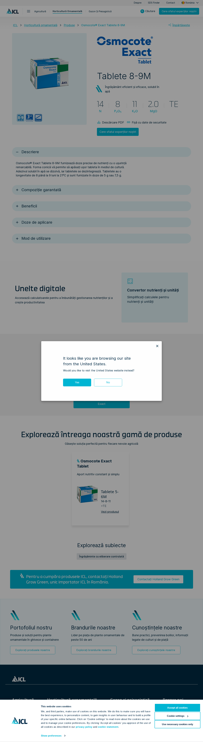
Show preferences (51, 735)
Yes (77, 382)
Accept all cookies (177, 707)
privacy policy (84, 726)
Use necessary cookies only (177, 724)
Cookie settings (175, 716)
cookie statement (108, 726)
